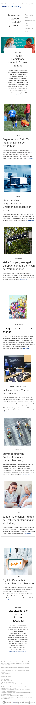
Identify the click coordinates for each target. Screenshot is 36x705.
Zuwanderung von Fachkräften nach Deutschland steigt (13, 457)
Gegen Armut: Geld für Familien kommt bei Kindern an (16, 142)
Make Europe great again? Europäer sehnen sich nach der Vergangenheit (19, 265)
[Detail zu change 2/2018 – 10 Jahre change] (18, 318)
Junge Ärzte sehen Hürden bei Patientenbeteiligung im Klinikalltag (18, 520)
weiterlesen (18, 94)
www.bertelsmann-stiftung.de (17, 651)
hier (8, 4)
